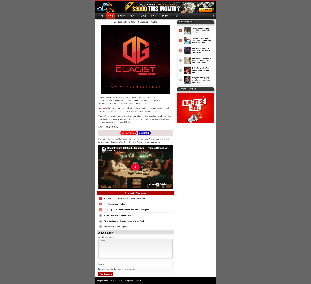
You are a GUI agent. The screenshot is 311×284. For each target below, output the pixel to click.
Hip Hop (121, 16)
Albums (143, 16)
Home (100, 16)
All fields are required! (106, 237)
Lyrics (153, 16)
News (132, 16)
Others (165, 16)
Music (110, 16)
